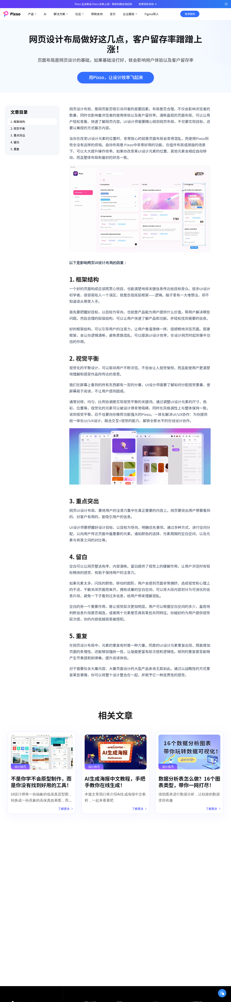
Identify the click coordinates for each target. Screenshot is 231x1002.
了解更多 (64, 808)
